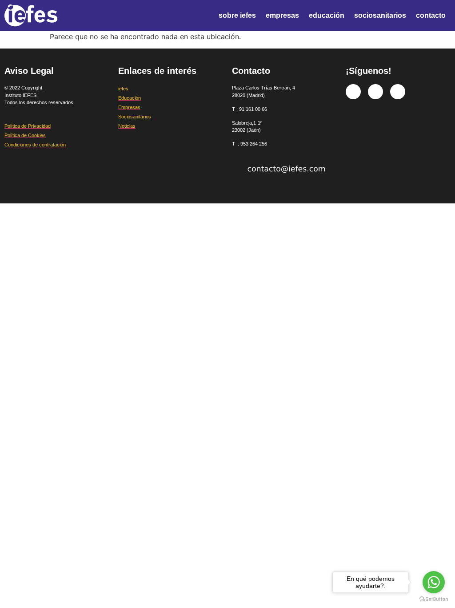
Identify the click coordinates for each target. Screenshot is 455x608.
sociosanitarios (380, 15)
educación (326, 15)
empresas (282, 15)
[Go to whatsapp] (434, 582)
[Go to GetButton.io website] (433, 599)
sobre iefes (237, 15)
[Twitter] (375, 91)
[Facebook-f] (353, 91)
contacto (431, 15)
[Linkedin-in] (397, 91)
